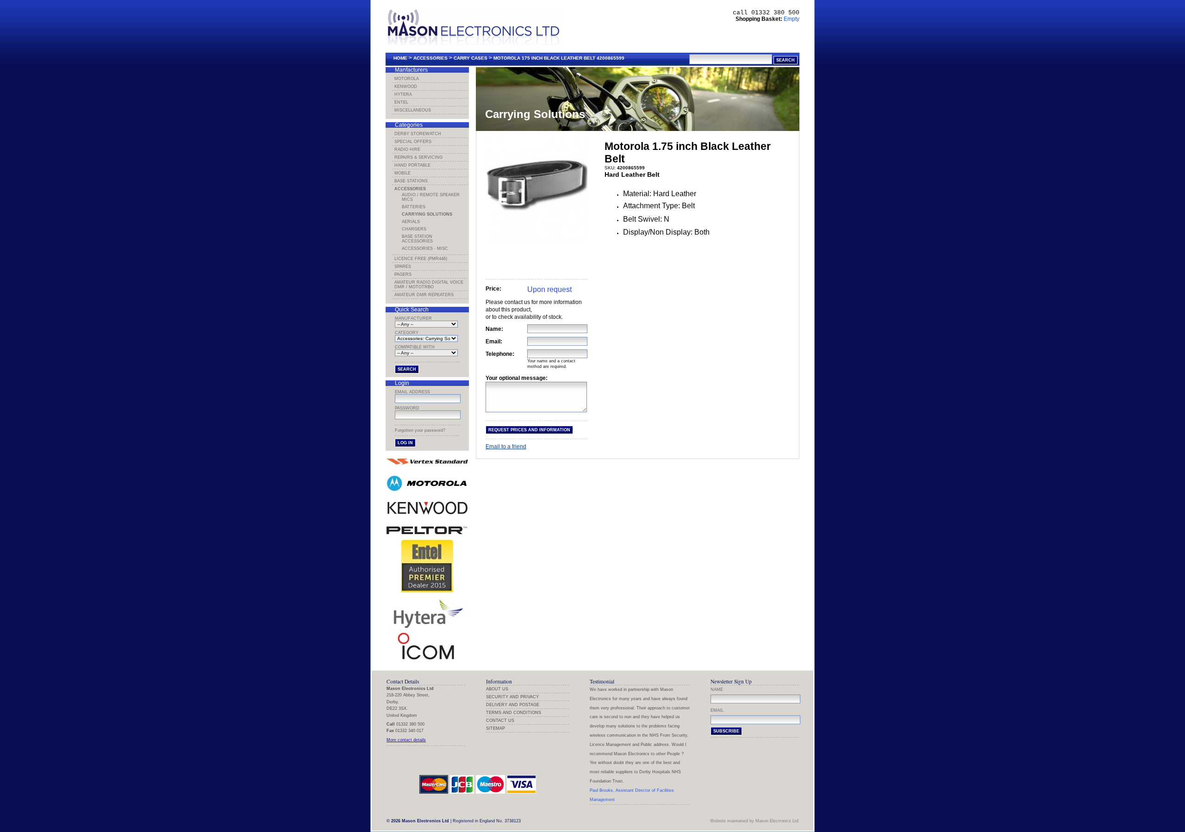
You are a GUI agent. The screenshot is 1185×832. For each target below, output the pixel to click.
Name (717, 689)
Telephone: (500, 354)
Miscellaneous (412, 110)
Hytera (403, 94)
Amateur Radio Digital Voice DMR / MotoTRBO (428, 284)
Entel (401, 102)
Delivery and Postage (512, 704)
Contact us (500, 720)
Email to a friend (506, 446)
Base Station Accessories (417, 238)
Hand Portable (412, 165)
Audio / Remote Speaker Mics (431, 197)
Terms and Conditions (513, 712)
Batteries (413, 207)
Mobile (402, 173)
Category (406, 332)
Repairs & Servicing (418, 157)
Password (407, 408)
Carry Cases (470, 58)
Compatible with (415, 347)
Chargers (414, 229)
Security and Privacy (512, 697)
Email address (412, 392)
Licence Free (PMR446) (420, 258)
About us (497, 689)
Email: (494, 341)
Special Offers (412, 141)
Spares (402, 266)
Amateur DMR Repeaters (424, 294)
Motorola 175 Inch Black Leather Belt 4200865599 (558, 58)
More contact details (406, 740)
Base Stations (411, 181)
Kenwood (405, 86)
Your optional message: (517, 378)
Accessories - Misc (425, 248)
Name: (494, 329)
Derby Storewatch (417, 133)
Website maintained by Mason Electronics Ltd (754, 821)
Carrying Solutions (427, 214)
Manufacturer (413, 318)
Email (717, 710)
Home (400, 58)
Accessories (430, 58)
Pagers (403, 274)
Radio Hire (407, 149)
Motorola (406, 78)
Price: (493, 289)
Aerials (411, 221)
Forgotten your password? (420, 430)
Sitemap (495, 728)
